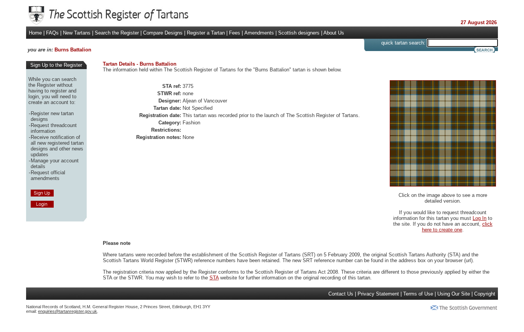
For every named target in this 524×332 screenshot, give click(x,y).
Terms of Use (418, 294)
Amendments (259, 33)
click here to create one (457, 227)
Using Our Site (453, 294)
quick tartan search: (403, 43)
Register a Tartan (206, 33)
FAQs (52, 33)
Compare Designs (163, 33)
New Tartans (76, 33)
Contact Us (340, 294)
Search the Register (117, 33)
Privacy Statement (378, 294)
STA (214, 278)
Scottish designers (299, 33)
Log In (479, 218)
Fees (234, 33)
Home (35, 33)
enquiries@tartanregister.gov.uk (67, 311)
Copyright (484, 294)
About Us (333, 33)
